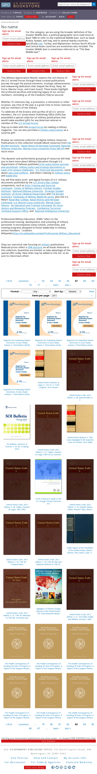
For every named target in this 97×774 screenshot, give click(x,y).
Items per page (41, 295)
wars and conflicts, (18, 172)
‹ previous (23, 280)
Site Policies (19, 757)
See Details (48, 741)
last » (68, 284)
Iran (40, 43)
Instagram (61, 767)
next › (56, 284)
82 (68, 724)
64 (51, 280)
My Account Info (75, 757)
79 (43, 724)
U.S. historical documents (49, 169)
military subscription (51, 129)
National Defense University (28, 191)
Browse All (11, 12)
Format (15, 291)
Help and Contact (46, 757)
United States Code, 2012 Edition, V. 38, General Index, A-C (80, 397)
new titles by (19, 16)
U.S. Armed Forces (28, 123)
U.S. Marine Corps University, (29, 202)
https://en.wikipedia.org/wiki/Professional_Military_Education (45, 233)
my (49, 16)
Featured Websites (79, 762)
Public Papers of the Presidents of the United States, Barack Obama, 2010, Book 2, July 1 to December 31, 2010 (80, 550)
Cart (71, 16)
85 (93, 724)
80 (51, 724)
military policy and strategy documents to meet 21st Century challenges (33, 169)
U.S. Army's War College (46, 182)
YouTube (65, 767)
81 (59, 724)
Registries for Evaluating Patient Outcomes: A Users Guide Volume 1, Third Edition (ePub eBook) (17, 391)
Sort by (58, 291)
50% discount (35, 247)
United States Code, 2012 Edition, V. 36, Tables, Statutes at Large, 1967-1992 (17, 507)
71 (38, 284)
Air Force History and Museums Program (32, 207)
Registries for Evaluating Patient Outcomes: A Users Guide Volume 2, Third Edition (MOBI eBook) (17, 342)
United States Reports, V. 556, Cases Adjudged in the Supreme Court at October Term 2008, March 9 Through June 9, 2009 (80, 439)
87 (38, 728)
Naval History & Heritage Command (40, 145)
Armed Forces (36, 127)
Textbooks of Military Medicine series (33, 196)
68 (84, 280)
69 (93, 280)
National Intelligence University (52, 211)
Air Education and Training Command (31, 205)
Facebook (53, 767)
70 (30, 284)
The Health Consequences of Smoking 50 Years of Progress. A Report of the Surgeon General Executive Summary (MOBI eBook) (48, 666)
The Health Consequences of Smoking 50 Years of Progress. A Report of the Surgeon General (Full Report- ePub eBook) (48, 715)
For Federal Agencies (45, 762)
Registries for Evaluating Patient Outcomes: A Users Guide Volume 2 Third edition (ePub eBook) (48, 342)
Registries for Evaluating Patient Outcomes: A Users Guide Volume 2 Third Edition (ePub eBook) (80, 342)
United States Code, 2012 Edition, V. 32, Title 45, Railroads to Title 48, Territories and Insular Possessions (16, 615)
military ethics (62, 172)
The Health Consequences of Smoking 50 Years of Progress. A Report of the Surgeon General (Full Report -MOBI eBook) (80, 666)
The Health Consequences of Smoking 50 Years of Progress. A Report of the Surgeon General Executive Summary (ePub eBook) (80, 715)
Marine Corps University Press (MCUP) (44, 148)
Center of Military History (28, 188)
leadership (11, 175)
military (45, 244)
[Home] (21, 6)
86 (30, 728)
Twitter (57, 767)
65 (59, 280)
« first (9, 280)
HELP (62, 16)
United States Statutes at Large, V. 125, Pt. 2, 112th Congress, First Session (48, 385)
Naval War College (18, 199)
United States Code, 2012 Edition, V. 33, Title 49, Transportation (17, 562)
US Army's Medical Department (29, 193)
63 (43, 280)
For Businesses (15, 762)
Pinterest (69, 767)
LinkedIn (73, 767)
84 (84, 724)
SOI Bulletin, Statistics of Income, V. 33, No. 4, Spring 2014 (16, 446)
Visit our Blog (35, 767)
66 (68, 280)
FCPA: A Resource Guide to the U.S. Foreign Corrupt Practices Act (48, 501)
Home (4, 22)
